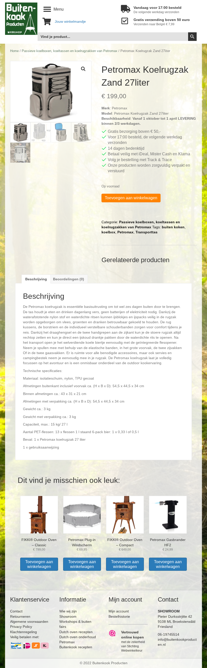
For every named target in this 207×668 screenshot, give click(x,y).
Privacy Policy (21, 627)
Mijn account (119, 611)
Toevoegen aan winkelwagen (131, 198)
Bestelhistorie (119, 616)
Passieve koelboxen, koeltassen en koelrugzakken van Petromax (69, 51)
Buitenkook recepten (75, 647)
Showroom (67, 616)
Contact (16, 611)
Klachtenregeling (23, 632)
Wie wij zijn (68, 611)
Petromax (125, 232)
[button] (83, 68)
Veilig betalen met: (24, 637)
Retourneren (20, 616)
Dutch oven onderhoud (77, 637)
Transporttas (147, 232)
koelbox (108, 232)
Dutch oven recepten (76, 632)
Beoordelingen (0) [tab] (68, 279)
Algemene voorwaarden (29, 622)
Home (14, 51)
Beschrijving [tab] (36, 279)
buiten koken (173, 227)
